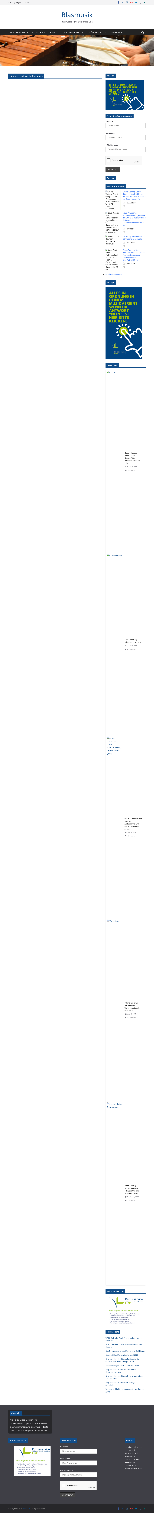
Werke (52, 32)
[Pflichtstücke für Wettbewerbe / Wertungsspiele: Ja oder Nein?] (115, 1010)
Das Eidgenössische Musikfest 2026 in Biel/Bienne (125, 1351)
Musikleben (37, 32)
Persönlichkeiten (95, 32)
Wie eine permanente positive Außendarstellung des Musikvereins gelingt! (133, 824)
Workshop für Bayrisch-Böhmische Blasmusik (132, 237)
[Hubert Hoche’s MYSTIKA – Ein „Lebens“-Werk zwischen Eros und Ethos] (115, 461)
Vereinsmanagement (71, 32)
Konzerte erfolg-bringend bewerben (133, 640)
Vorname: (110, 121)
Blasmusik (77, 14)
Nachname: (110, 133)
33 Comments (131, 1018)
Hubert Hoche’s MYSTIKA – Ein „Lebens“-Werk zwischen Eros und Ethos (132, 458)
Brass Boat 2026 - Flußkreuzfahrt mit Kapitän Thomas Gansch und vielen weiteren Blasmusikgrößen (134, 255)
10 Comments (131, 649)
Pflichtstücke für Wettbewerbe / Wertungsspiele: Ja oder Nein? (132, 1007)
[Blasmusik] (77, 37)
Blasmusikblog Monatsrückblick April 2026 (122, 1355)
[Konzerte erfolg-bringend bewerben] (115, 644)
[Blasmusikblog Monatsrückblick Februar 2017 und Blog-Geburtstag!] (115, 1193)
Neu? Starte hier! (18, 32)
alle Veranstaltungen (114, 274)
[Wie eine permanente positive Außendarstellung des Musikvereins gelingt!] (115, 827)
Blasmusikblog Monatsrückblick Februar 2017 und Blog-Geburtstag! (132, 1190)
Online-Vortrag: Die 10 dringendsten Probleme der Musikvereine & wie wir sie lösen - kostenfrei (134, 195)
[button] (27, 32)
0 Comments (130, 1200)
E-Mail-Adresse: (112, 145)
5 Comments (130, 470)
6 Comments (130, 836)
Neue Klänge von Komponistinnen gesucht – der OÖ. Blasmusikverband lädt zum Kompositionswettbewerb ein (134, 218)
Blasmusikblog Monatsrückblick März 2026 (122, 1365)
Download (115, 32)
